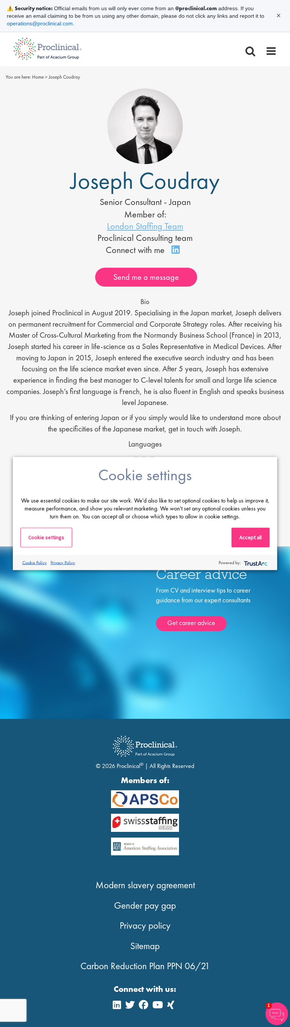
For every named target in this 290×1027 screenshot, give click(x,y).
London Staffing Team (145, 226)
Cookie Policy (34, 562)
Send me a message (146, 276)
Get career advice (191, 622)
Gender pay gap (145, 905)
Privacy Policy (63, 562)
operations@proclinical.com (40, 23)
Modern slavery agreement (145, 885)
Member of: (145, 214)
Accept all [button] (250, 537)
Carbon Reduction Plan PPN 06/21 (145, 966)
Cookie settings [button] (46, 537)
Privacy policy (145, 925)
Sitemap (145, 946)
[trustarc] (255, 562)
